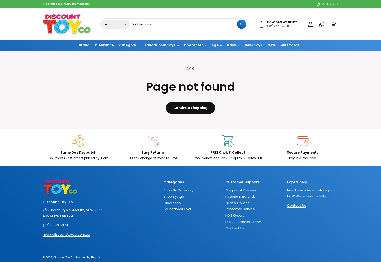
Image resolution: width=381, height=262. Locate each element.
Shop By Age (174, 196)
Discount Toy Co (63, 257)
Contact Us (234, 228)
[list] (190, 148)
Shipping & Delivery (240, 190)
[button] (333, 24)
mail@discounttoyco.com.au (66, 234)
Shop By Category (178, 190)
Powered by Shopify (88, 257)
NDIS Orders (234, 215)
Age (215, 45)
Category (127, 45)
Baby (231, 45)
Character (193, 45)
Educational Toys (160, 45)
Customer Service (240, 209)
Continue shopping (190, 107)
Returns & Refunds (240, 196)
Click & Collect (237, 203)
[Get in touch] (322, 24)
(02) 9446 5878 (55, 225)
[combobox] (189, 24)
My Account (330, 4)
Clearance (172, 203)
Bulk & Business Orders (243, 222)
